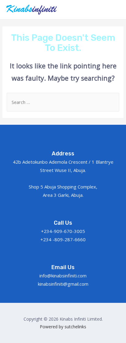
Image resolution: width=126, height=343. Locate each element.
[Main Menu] (113, 9)
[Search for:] (63, 102)
